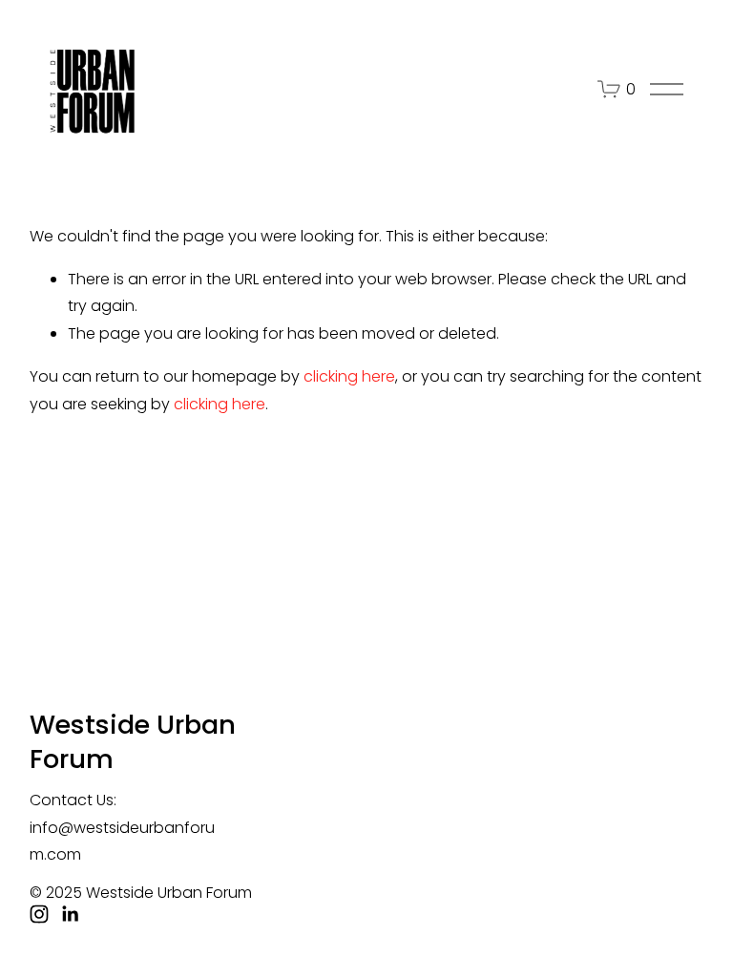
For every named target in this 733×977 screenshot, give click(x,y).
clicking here (349, 376)
